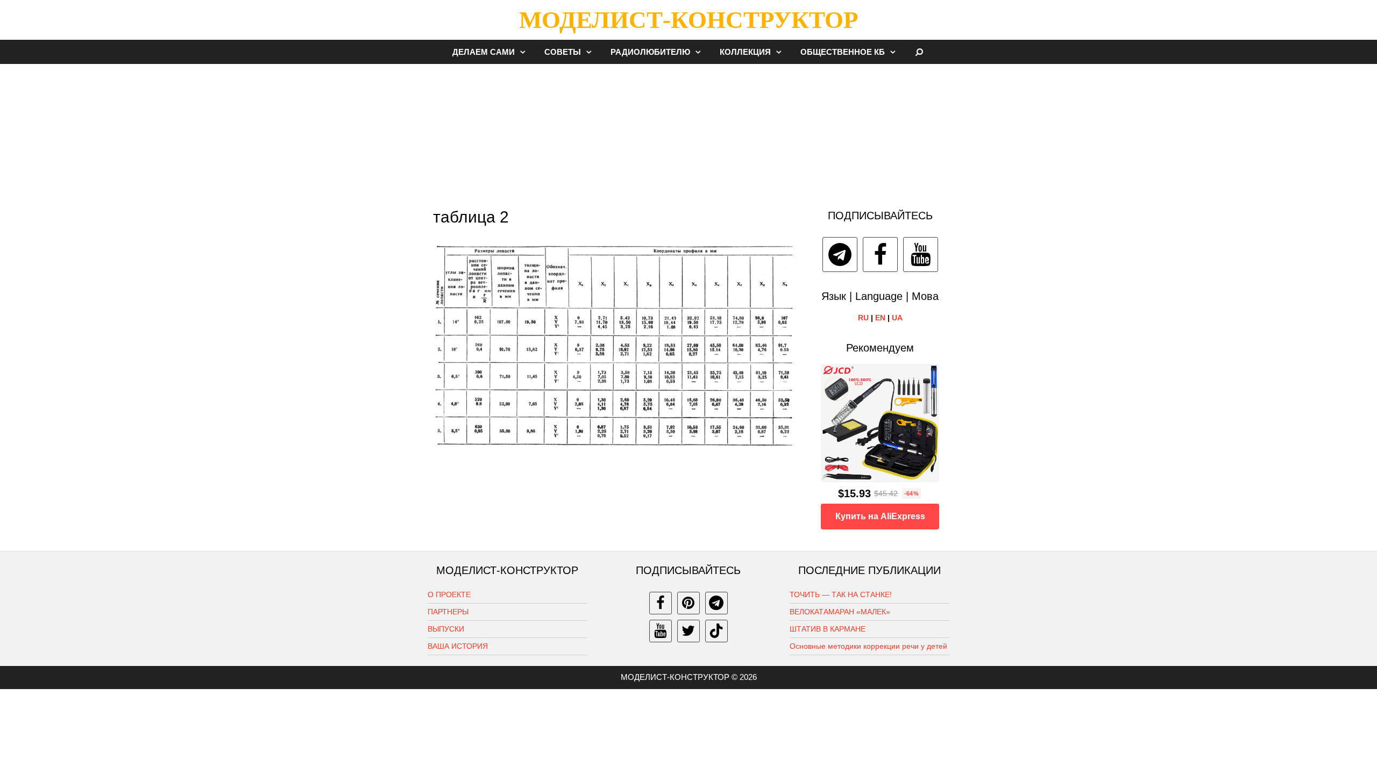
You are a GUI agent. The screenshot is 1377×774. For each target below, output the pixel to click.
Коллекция (745, 51)
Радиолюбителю (650, 51)
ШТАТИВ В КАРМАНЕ (827, 629)
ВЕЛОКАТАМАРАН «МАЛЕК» (840, 611)
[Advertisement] (688, 131)
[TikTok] (716, 631)
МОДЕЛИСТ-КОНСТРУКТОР (688, 19)
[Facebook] (880, 254)
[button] (525, 52)
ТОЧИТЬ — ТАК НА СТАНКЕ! (841, 594)
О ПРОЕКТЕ (449, 594)
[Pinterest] (688, 603)
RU (863, 317)
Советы (562, 51)
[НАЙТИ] (919, 52)
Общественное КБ (842, 51)
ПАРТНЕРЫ (448, 611)
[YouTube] (920, 254)
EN (880, 317)
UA (897, 317)
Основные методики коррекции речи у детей (868, 646)
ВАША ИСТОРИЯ (458, 646)
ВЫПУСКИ (446, 629)
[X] (688, 631)
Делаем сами (483, 51)
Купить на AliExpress (880, 516)
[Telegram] (839, 254)
